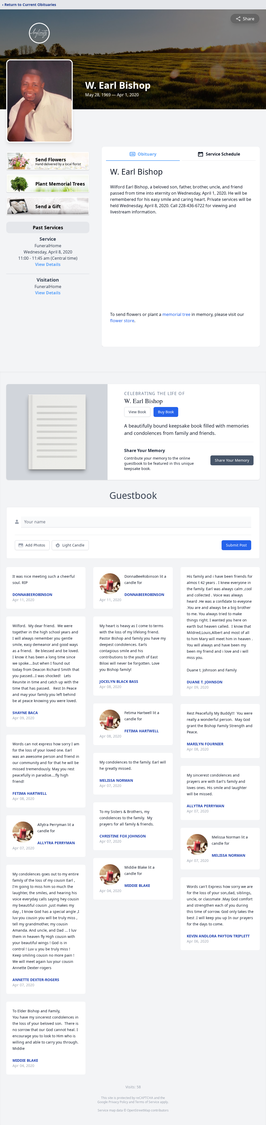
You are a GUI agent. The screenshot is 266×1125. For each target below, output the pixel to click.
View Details (48, 264)
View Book (137, 411)
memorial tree (176, 314)
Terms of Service (147, 1102)
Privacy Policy (118, 1102)
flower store (122, 320)
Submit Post (236, 545)
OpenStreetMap (138, 1110)
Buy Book (166, 411)
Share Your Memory (232, 460)
